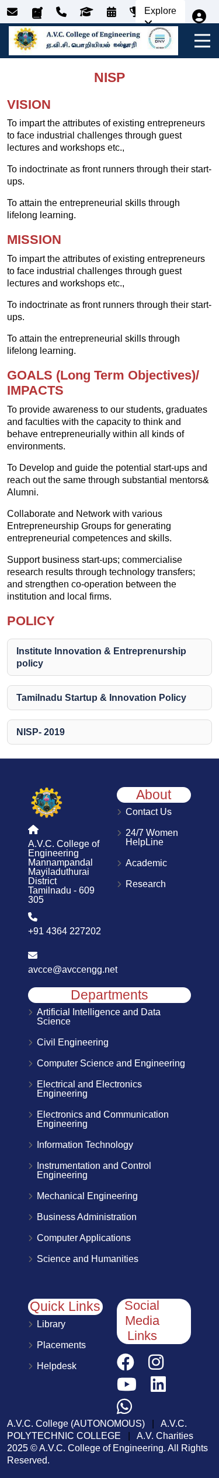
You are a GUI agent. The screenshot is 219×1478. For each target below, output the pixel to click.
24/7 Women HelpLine (152, 837)
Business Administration (87, 1217)
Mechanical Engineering (87, 1196)
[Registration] (199, 16)
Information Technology (85, 1145)
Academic (146, 863)
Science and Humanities (87, 1259)
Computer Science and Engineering (111, 1063)
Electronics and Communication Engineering (103, 1119)
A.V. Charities (165, 1436)
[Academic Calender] (114, 12)
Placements (61, 1345)
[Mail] (13, 12)
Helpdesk (57, 1366)
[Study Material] (38, 14)
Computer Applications (84, 1238)
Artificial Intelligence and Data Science (99, 1017)
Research (146, 884)
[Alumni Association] (89, 12)
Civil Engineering (73, 1042)
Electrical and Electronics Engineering (89, 1089)
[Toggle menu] (200, 40)
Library (51, 1324)
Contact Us (149, 812)
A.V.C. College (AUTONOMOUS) (76, 1424)
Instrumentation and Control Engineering (94, 1170)
